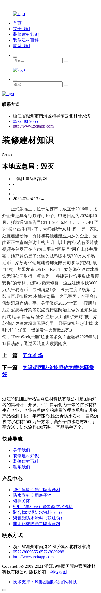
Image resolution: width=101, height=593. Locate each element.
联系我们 (21, 45)
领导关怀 (21, 501)
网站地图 (58, 572)
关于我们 (21, 28)
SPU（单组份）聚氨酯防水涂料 (43, 506)
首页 (17, 23)
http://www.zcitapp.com (33, 126)
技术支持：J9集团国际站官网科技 (45, 582)
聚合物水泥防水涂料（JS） (38, 512)
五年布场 (33, 355)
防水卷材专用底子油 (32, 495)
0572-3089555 (25, 121)
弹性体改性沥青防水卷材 (36, 489)
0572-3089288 (51, 552)
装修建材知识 (26, 34)
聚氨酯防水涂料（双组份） (39, 518)
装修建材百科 (26, 40)
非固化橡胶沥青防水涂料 (36, 523)
